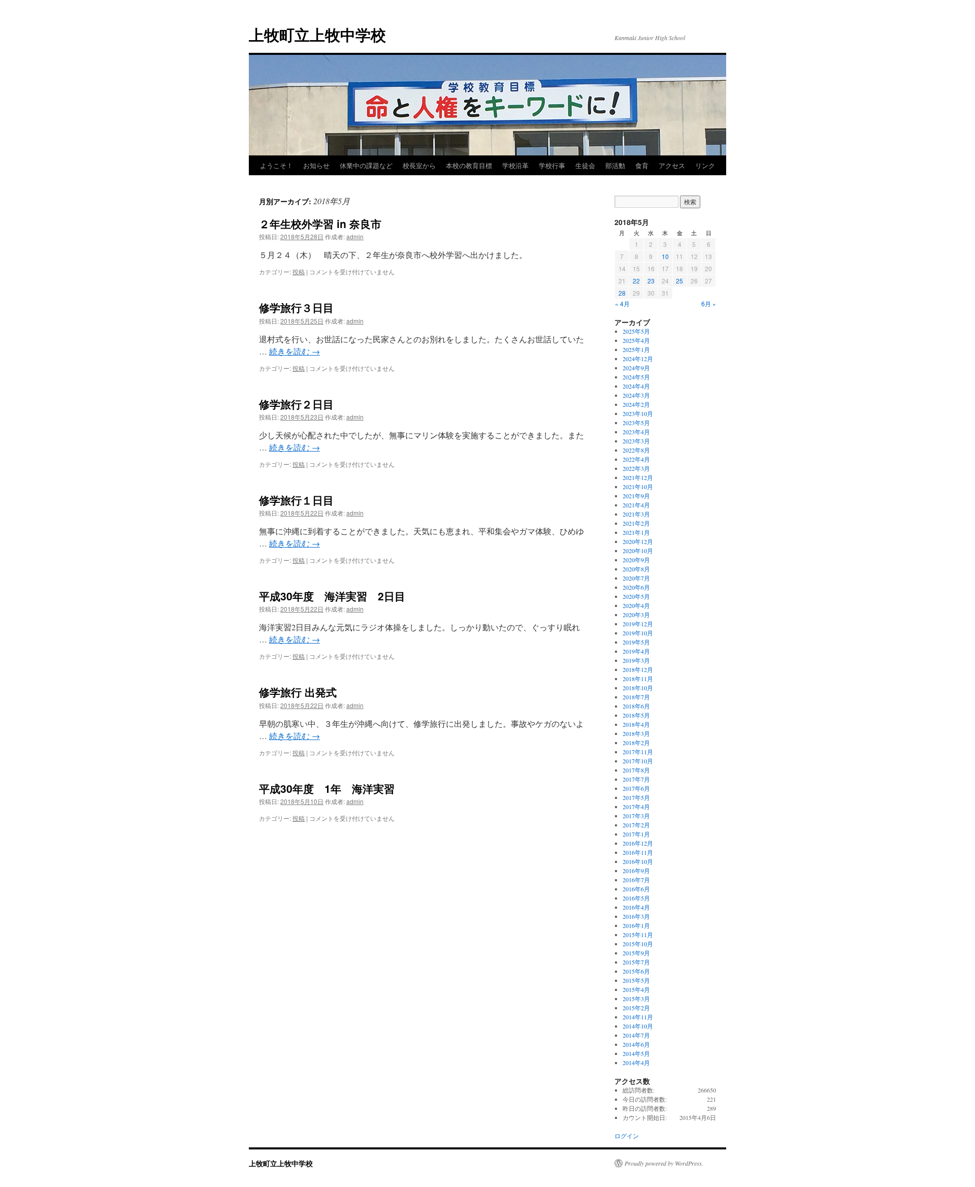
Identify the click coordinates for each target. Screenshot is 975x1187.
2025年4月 (636, 340)
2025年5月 (636, 331)
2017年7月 (636, 779)
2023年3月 (636, 441)
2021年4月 (636, 505)
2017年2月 (636, 825)
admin (355, 236)
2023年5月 (636, 423)
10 (665, 256)
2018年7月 (636, 697)
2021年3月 (636, 514)
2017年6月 (636, 788)
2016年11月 (638, 852)
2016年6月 (636, 889)
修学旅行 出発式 (298, 691)
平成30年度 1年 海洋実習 (327, 788)
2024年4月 (636, 386)
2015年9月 (636, 953)
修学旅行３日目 (296, 307)
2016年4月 (636, 907)
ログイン (626, 1136)
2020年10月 (638, 551)
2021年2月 (636, 523)
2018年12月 (638, 669)
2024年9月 (636, 368)
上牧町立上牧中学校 (317, 34)
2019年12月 (638, 624)
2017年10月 (638, 761)
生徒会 (585, 165)
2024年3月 (636, 395)
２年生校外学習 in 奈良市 (320, 223)
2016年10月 (638, 861)
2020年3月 (636, 615)
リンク (705, 165)
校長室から (419, 165)
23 (651, 280)
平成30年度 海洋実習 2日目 (332, 595)
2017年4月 (636, 807)
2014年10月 (638, 1026)
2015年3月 (636, 998)
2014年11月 (638, 1017)
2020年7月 (636, 578)
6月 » (708, 303)
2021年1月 (636, 532)
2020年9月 (636, 560)
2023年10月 (638, 413)
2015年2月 (636, 1008)
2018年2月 (636, 743)
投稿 (298, 271)
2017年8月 (636, 770)
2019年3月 (636, 660)
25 (679, 280)
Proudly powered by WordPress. (664, 1163)
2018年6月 (636, 706)
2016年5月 (636, 898)
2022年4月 (636, 459)
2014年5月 (636, 1053)
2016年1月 (636, 925)
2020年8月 (636, 569)
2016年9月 (636, 871)
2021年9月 (636, 496)
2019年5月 (636, 642)
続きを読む (294, 351)
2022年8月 (636, 450)
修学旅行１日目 (296, 499)
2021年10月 (638, 487)
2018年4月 (636, 724)
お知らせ (316, 165)
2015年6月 (636, 971)
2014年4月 (636, 1062)
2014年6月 (636, 1044)
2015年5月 (636, 980)
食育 (641, 165)
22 (636, 280)
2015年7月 (636, 962)
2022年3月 (636, 468)
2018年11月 (638, 679)
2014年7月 (636, 1035)
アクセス (672, 165)
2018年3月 (636, 733)
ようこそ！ (276, 165)
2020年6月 (636, 587)
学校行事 (552, 165)
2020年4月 (636, 605)
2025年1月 (636, 349)
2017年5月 (636, 797)
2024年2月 (636, 404)
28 (622, 292)
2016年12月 (638, 843)
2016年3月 (636, 916)
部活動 (615, 165)
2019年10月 (638, 633)
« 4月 (622, 303)
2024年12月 (638, 359)
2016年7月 (636, 880)
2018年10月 (638, 688)
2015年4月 (636, 989)
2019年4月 (636, 651)
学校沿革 (515, 165)
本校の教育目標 (469, 165)
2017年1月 (636, 834)
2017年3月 (636, 816)
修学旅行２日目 (296, 403)
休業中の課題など (366, 165)
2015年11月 (638, 935)
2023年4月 (636, 432)
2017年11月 (638, 752)
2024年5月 (636, 377)
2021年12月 (638, 477)
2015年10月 (638, 944)
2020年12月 (638, 541)
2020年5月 (636, 596)
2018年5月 (636, 715)
